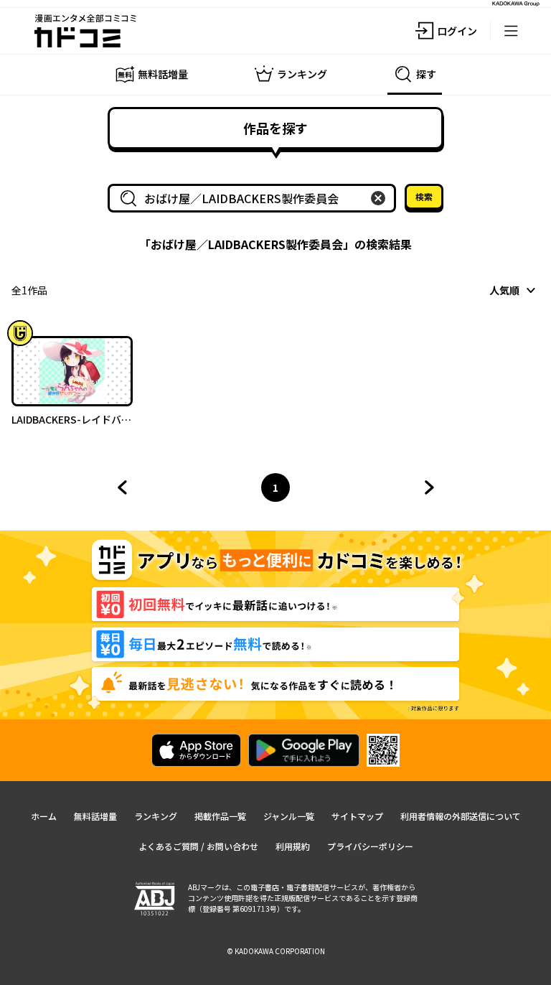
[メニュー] (510, 31)
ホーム (44, 816)
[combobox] (254, 198)
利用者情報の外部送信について (460, 816)
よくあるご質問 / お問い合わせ (198, 846)
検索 (424, 196)
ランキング (155, 816)
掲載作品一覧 (220, 816)
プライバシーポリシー (370, 846)
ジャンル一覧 (288, 816)
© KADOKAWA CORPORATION (276, 951)
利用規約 (293, 846)
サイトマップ (357, 816)
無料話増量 (95, 816)
